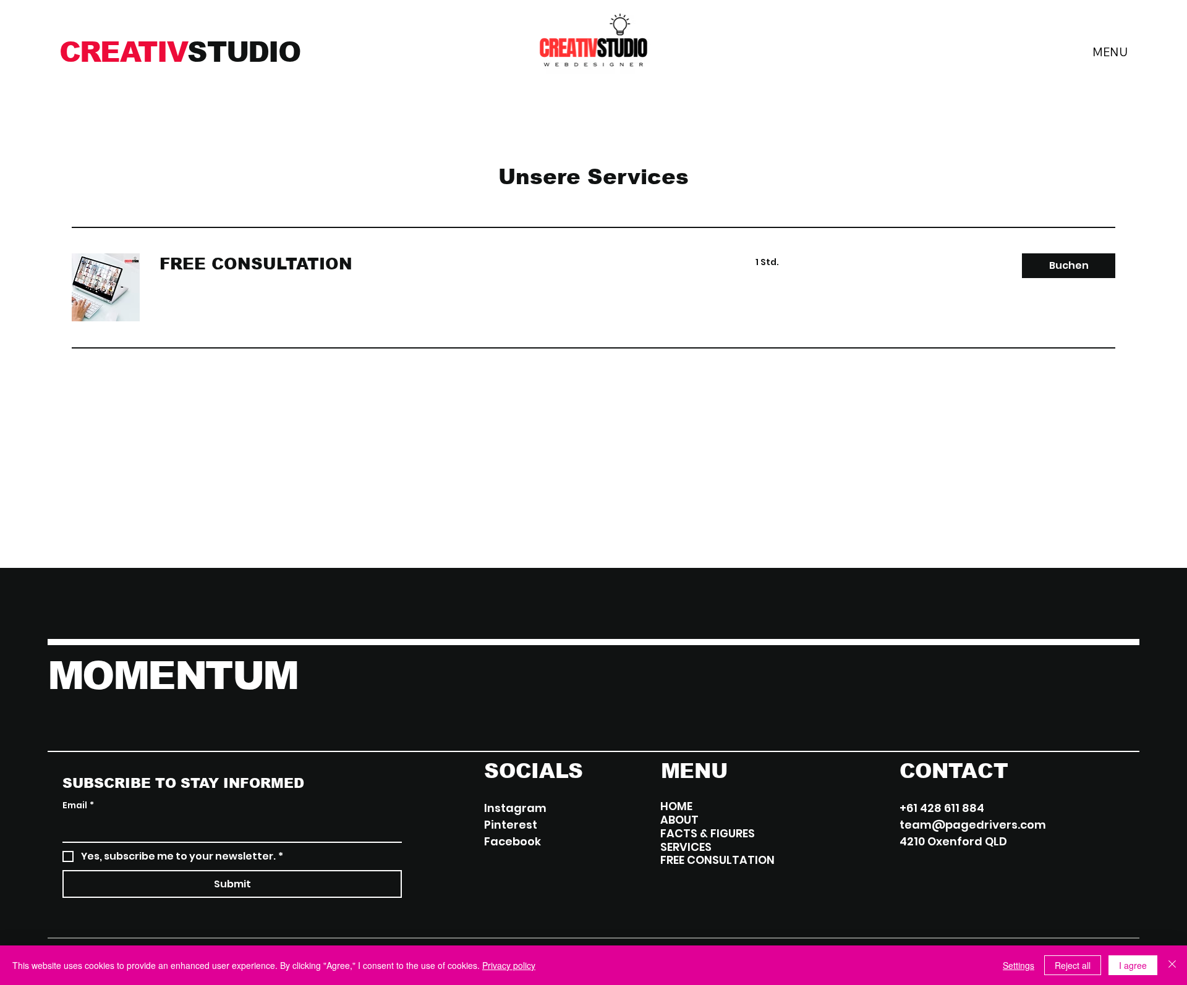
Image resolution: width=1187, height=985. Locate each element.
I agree (1133, 965)
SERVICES (686, 847)
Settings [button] (1018, 965)
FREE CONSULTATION (717, 860)
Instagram (515, 808)
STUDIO (179, 51)
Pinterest (510, 824)
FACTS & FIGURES (707, 833)
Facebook (512, 841)
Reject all (1073, 965)
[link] (443, 264)
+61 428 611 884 (942, 808)
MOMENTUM (173, 675)
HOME (676, 806)
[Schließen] (1172, 965)
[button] (1068, 265)
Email (78, 805)
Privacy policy (508, 965)
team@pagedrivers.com (973, 824)
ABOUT (679, 820)
